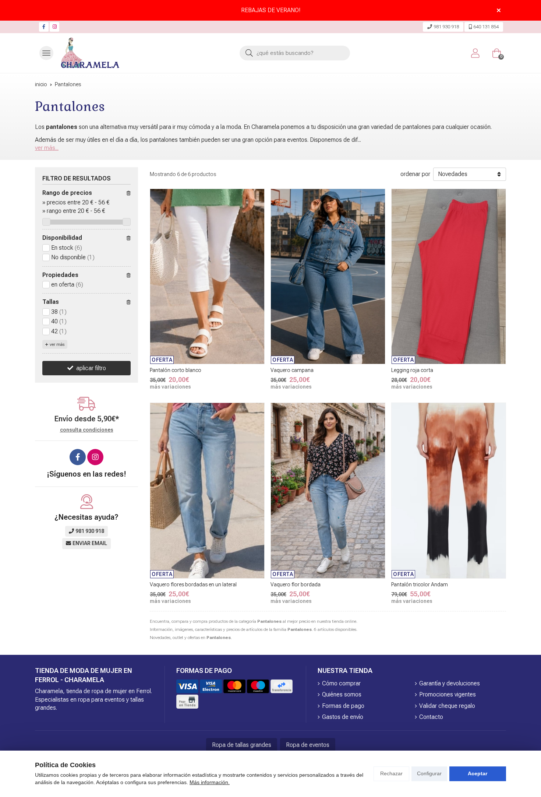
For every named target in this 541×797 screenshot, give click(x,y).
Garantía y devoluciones (449, 683)
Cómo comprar (341, 683)
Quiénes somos (341, 694)
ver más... (47, 147)
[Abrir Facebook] (43, 26)
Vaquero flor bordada (295, 584)
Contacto (431, 716)
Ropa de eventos (307, 744)
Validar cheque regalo (447, 705)
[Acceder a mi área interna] (475, 53)
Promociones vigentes (447, 694)
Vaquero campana (292, 370)
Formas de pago (343, 705)
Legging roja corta (412, 370)
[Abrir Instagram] (55, 26)
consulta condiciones (86, 430)
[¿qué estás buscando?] (295, 52)
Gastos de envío (342, 716)
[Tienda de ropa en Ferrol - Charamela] (90, 53)
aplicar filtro (91, 368)
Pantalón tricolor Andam (419, 584)
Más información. (210, 782)
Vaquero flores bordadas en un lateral (193, 584)
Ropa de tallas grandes (241, 744)
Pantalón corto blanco (175, 370)
